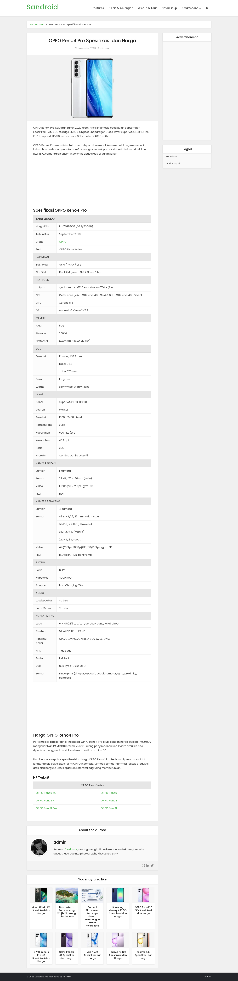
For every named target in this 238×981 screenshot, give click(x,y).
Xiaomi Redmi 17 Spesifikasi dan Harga (41, 910)
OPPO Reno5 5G (46, 793)
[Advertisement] (92, 183)
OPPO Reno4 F (45, 800)
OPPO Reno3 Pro (46, 808)
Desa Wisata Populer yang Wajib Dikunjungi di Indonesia (66, 912)
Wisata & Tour (147, 8)
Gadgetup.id (173, 163)
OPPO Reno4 (109, 800)
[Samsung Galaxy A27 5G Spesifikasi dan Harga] (118, 895)
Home (33, 24)
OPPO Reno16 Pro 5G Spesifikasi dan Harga (41, 956)
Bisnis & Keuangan (121, 8)
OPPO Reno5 (109, 793)
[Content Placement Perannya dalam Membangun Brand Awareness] (92, 895)
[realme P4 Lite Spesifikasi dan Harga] (118, 940)
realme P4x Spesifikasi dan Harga (143, 955)
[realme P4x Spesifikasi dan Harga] (143, 940)
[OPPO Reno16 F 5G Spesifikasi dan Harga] (143, 895)
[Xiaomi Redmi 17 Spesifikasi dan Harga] (41, 895)
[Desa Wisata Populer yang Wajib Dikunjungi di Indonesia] (67, 895)
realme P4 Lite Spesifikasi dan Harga (118, 955)
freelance (71, 849)
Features (98, 8)
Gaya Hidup (169, 8)
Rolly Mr (67, 976)
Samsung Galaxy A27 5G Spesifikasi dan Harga (118, 912)
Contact (207, 976)
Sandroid (42, 7)
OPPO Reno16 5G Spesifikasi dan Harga (67, 955)
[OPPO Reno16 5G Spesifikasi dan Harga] (67, 940)
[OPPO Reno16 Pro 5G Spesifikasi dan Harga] (41, 940)
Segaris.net (172, 156)
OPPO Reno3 (109, 808)
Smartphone (190, 8)
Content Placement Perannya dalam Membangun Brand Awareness (92, 916)
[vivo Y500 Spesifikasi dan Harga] (92, 940)
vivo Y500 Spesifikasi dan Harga (92, 955)
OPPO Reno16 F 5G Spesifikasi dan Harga (143, 910)
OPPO (42, 24)
